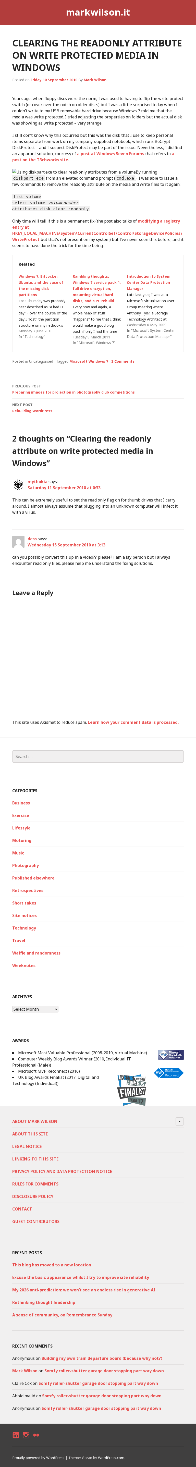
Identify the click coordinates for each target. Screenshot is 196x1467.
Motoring (21, 840)
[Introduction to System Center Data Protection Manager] (154, 306)
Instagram (25, 1439)
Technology (24, 928)
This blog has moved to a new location (51, 1265)
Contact (22, 1209)
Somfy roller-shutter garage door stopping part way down (104, 1371)
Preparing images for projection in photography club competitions (73, 389)
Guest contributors (35, 1221)
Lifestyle (21, 828)
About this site (30, 1134)
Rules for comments (35, 1184)
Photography (25, 865)
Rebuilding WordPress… (33, 407)
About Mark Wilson (34, 1121)
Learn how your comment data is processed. (133, 722)
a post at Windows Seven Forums (110, 153)
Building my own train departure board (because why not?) (102, 1358)
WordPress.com (111, 1457)
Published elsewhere (33, 878)
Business (21, 803)
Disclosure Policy (32, 1196)
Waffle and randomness (36, 953)
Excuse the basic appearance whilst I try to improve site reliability (80, 1277)
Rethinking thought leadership (43, 1302)
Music (18, 853)
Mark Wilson (95, 79)
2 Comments (122, 361)
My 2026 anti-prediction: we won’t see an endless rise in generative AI (83, 1290)
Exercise (20, 815)
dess (32, 539)
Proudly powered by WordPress (38, 1457)
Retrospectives (27, 890)
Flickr (36, 1439)
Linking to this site (35, 1159)
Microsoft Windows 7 (88, 361)
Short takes (24, 903)
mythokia (37, 481)
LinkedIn (15, 1439)
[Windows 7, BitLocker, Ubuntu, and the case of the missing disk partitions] (46, 306)
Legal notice (27, 1146)
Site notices (24, 915)
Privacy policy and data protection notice (62, 1171)
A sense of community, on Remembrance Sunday (62, 1315)
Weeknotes (23, 965)
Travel (18, 940)
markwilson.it (98, 12)
